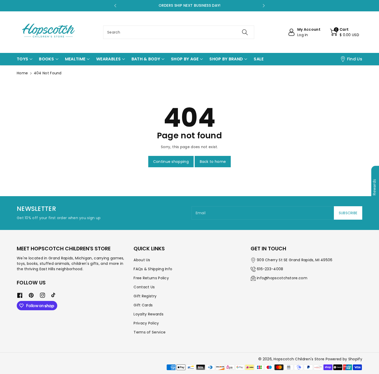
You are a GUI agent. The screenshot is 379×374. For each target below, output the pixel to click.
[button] (344, 32)
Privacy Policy (146, 323)
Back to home (213, 161)
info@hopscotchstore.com (282, 278)
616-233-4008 (270, 269)
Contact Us (144, 287)
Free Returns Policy (151, 278)
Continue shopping (171, 161)
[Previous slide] (115, 5)
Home (22, 73)
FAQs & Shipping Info (153, 269)
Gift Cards (143, 305)
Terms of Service (150, 332)
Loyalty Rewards (148, 314)
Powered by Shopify (344, 359)
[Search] (245, 32)
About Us (142, 259)
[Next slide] (263, 5)
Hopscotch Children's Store (299, 359)
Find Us (354, 59)
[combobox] (178, 32)
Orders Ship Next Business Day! (190, 5)
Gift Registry (145, 296)
